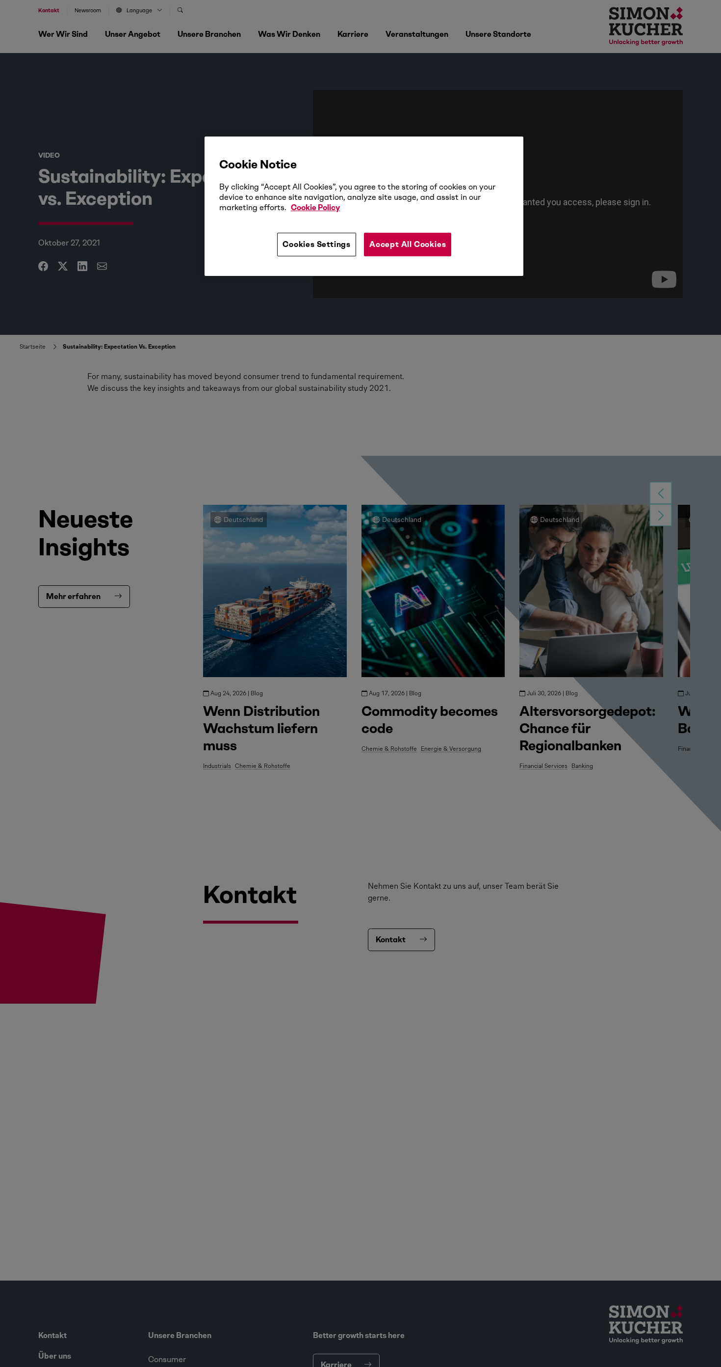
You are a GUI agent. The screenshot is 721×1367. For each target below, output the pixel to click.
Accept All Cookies (407, 244)
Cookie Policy (315, 208)
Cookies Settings (317, 244)
